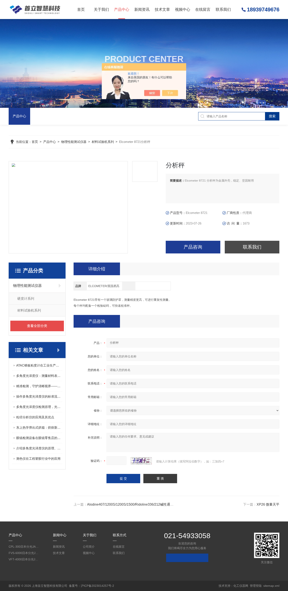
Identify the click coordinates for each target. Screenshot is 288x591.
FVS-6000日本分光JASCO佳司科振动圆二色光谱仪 (24, 553)
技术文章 (162, 9)
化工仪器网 (240, 585)
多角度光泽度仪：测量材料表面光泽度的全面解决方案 (39, 376)
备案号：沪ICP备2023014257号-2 (91, 585)
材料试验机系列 (103, 142)
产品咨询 (193, 247)
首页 (81, 9)
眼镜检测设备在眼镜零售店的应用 (39, 438)
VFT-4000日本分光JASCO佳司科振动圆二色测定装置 (24, 559)
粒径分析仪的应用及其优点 (35, 417)
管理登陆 (256, 585)
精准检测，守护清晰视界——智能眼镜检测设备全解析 (39, 386)
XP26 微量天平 (268, 504)
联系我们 (223, 9)
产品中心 (121, 9)
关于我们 (101, 9)
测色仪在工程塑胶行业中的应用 (38, 458)
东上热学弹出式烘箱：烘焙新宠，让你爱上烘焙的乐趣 (39, 427)
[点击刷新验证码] (141, 460)
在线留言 (202, 9)
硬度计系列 (25, 298)
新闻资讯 (141, 9)
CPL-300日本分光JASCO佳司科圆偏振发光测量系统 (24, 546)
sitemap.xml (271, 585)
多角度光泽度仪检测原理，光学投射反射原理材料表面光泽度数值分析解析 (39, 407)
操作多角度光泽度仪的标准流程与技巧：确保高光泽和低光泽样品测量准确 (39, 396)
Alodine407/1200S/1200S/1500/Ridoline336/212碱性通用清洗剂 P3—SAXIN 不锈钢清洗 (153, 504)
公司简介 (89, 546)
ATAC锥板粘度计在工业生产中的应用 (39, 365)
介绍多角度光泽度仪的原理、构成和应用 (39, 448)
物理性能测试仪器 (73, 142)
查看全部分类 (37, 326)
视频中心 (182, 9)
